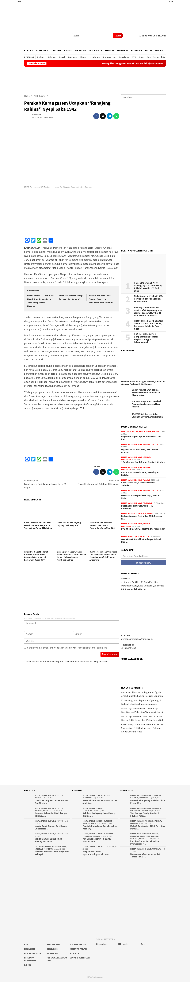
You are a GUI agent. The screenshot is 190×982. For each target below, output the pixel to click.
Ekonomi (138, 480)
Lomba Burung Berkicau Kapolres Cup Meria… (51, 801)
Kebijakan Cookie (32, 953)
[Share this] (96, 116)
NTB (144, 514)
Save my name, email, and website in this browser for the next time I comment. (67, 647)
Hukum (139, 537)
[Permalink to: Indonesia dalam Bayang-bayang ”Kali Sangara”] (72, 512)
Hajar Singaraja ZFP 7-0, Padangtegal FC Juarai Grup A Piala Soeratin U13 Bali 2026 (148, 287)
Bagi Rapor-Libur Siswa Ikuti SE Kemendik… (137, 507)
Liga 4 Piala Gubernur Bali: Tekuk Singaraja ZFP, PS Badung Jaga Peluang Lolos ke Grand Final (142, 728)
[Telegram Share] (110, 116)
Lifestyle (59, 795)
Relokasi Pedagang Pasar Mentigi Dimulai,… (99, 814)
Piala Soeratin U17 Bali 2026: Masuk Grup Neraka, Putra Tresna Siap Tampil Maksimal (38, 525)
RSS (145, 944)
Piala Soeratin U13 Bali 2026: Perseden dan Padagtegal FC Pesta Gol (148, 299)
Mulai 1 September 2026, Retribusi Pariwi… (147, 827)
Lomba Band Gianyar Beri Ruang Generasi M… (51, 827)
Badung (135, 432)
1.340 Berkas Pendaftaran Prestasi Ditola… (143, 462)
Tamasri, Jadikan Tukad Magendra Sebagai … (52, 853)
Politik (155, 444)
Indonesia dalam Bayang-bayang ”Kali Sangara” (69, 524)
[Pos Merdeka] (46, 35)
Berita (142, 432)
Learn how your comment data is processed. (86, 661)
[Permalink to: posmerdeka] (27, 115)
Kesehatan (134, 836)
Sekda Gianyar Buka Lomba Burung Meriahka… (48, 840)
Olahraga (134, 839)
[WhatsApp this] (116, 116)
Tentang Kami (53, 944)
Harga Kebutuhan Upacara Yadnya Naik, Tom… (97, 853)
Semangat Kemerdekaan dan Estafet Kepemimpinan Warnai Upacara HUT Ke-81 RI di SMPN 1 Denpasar (148, 311)
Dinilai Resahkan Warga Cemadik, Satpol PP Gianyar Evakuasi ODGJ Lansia (143, 383)
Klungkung (87, 811)
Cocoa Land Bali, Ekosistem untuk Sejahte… (138, 484)
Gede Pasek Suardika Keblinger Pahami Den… (141, 540)
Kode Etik (74, 953)
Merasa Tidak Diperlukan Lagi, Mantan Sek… (140, 496)
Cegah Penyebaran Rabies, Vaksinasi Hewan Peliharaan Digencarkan (146, 393)
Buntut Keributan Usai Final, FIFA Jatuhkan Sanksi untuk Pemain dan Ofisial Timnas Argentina (103, 555)
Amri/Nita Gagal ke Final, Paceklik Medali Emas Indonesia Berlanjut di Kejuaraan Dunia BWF (36, 555)
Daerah (148, 432)
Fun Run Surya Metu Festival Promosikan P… (144, 842)
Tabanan (146, 480)
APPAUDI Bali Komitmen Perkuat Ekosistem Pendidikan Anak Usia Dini (101, 299)
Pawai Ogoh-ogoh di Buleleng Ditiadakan (98, 482)
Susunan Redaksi (78, 944)
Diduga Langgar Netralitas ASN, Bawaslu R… (142, 517)
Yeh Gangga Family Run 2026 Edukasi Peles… (97, 840)
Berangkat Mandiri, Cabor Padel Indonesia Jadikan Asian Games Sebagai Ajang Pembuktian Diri (71, 555)
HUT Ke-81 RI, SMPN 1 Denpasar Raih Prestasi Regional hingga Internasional (146, 338)
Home (27, 944)
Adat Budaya (126, 432)
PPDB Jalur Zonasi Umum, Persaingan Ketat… (140, 473)
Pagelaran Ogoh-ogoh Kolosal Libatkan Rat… (141, 438)
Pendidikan (126, 459)
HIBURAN (155, 432)
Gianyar (51, 795)
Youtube (125, 944)
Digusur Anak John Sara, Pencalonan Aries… (140, 450)
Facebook (103, 944)
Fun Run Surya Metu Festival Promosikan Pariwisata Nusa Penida (146, 404)
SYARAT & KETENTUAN (80, 958)
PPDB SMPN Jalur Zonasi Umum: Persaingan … (143, 530)
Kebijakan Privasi (78, 949)
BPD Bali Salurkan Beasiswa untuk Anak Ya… (100, 801)
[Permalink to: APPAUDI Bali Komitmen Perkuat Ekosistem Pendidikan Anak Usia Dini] (104, 512)
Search (118, 35)
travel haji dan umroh (132, 708)
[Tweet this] (103, 116)
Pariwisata (47, 811)
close (19, 1)
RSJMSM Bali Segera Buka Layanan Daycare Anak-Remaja (147, 415)
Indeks (27, 965)
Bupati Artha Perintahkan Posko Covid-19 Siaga (45, 484)
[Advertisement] (179, 44)
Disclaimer (52, 949)
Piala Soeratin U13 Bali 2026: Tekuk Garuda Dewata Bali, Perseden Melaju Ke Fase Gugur (148, 324)
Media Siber (29, 949)
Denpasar (138, 444)
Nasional (147, 444)
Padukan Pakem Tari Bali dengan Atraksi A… (51, 814)
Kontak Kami (53, 953)
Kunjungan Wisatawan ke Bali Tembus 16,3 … (145, 855)
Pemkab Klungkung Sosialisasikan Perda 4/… (100, 827)
